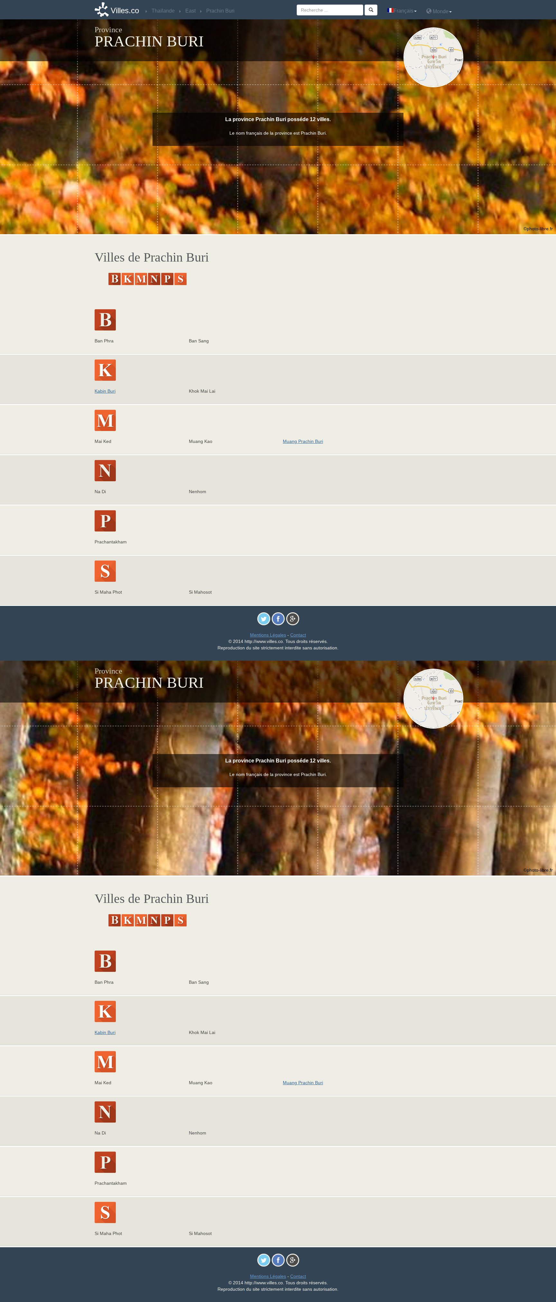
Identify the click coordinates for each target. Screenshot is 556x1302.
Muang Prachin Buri (303, 441)
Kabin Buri (105, 391)
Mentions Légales (268, 634)
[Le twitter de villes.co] (263, 618)
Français (403, 11)
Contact (298, 634)
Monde (440, 11)
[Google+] (292, 618)
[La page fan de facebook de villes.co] (278, 618)
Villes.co (125, 10)
